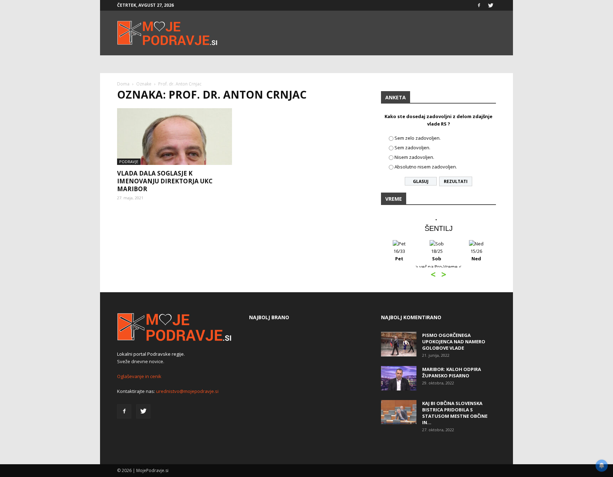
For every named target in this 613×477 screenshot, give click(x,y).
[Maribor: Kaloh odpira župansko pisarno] (398, 378)
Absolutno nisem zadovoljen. (425, 166)
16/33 (399, 255)
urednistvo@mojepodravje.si (187, 391)
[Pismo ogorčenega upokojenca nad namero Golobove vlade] (398, 344)
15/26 (476, 255)
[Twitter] (490, 5)
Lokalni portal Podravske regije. (151, 354)
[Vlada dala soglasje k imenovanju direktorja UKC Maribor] (174, 136)
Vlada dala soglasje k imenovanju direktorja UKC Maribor (164, 181)
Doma (123, 84)
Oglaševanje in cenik (139, 376)
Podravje (128, 161)
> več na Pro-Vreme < (438, 267)
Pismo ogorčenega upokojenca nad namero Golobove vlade (453, 341)
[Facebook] (479, 5)
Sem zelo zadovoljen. (417, 138)
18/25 (437, 255)
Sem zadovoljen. (412, 147)
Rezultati (456, 181)
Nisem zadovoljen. (414, 157)
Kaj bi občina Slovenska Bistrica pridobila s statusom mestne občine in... (454, 413)
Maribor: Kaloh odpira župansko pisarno (451, 372)
